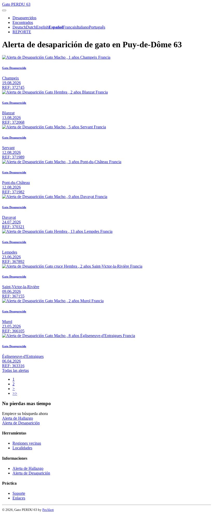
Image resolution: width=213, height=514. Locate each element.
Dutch (31, 27)
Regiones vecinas (26, 443)
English (42, 27)
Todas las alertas (15, 370)
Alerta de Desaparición (21, 423)
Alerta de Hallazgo (17, 418)
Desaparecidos (24, 18)
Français (70, 27)
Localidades (22, 448)
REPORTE (21, 32)
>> (14, 393)
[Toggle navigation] (4, 10)
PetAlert (48, 510)
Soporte (18, 493)
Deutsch (19, 27)
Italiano (83, 27)
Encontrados (22, 22)
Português (97, 27)
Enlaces (18, 498)
